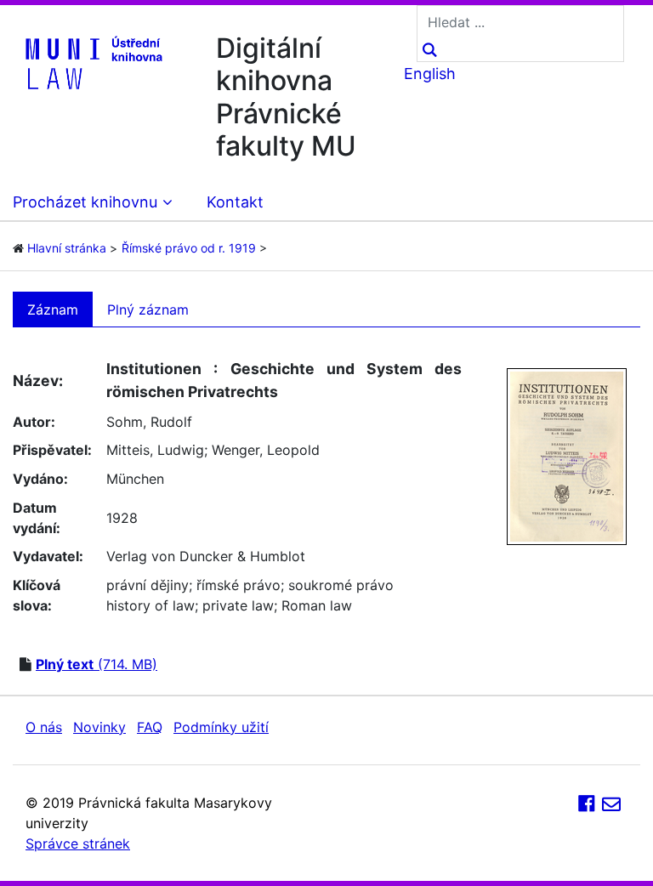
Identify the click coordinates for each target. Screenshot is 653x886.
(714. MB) (96, 664)
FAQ (149, 726)
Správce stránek (78, 843)
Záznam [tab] (52, 309)
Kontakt (235, 202)
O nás (44, 726)
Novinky (99, 726)
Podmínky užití (221, 726)
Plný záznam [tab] (148, 309)
